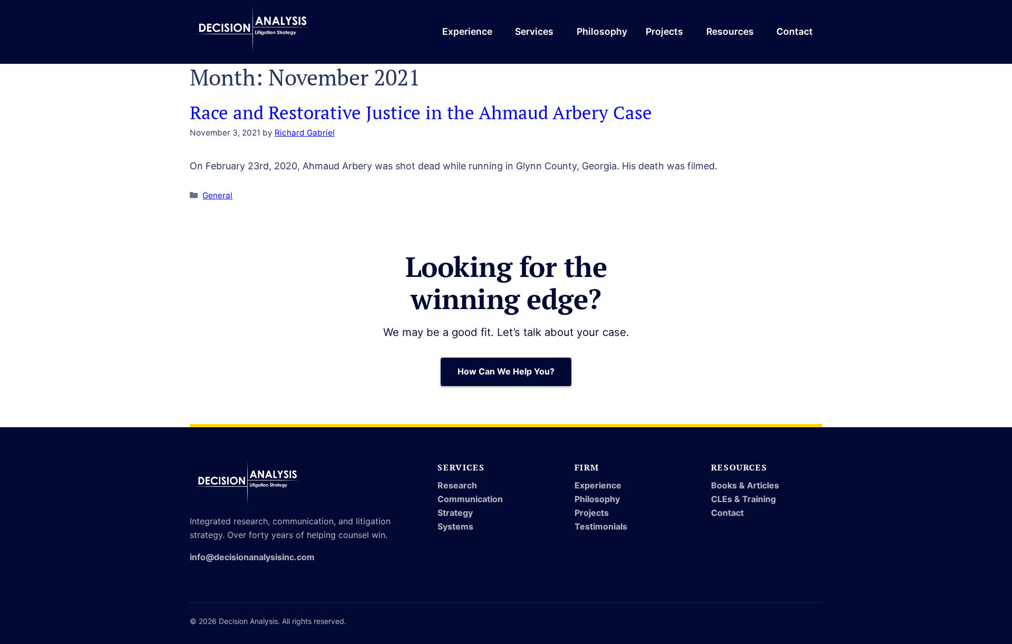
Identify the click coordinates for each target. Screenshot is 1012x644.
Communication (470, 499)
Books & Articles (745, 485)
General (217, 195)
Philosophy (602, 31)
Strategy (455, 512)
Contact (794, 31)
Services (534, 31)
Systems (455, 526)
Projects (664, 31)
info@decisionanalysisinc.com (252, 557)
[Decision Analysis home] (253, 31)
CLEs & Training (743, 499)
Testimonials (601, 526)
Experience (467, 31)
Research (457, 485)
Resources (730, 31)
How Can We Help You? (506, 371)
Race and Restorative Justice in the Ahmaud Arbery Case (421, 112)
